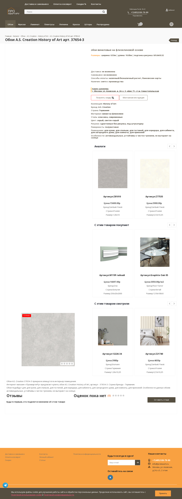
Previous (170, 146)
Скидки (8, 460)
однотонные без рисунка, (113, 123)
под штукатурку (135, 123)
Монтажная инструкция (133, 97)
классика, (103, 117)
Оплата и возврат (13, 457)
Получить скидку (104, 97)
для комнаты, (122, 132)
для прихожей (137, 132)
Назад (174, 40)
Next (174, 146)
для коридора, (151, 130)
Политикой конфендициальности (59, 495)
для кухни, (109, 130)
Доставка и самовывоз (15, 454)
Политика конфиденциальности (87, 454)
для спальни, (122, 130)
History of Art (109, 103)
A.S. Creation (104, 107)
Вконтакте (110, 477)
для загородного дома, (103, 132)
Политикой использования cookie (26, 495)
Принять (163, 493)
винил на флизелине (112, 113)
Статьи (42, 460)
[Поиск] (103, 11)
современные (116, 117)
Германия (104, 110)
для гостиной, (137, 130)
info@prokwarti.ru (160, 464)
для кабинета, (167, 130)
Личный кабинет (46, 457)
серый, (101, 120)
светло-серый (112, 120)
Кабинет (172, 10)
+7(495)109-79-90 (139, 12)
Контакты (43, 454)
